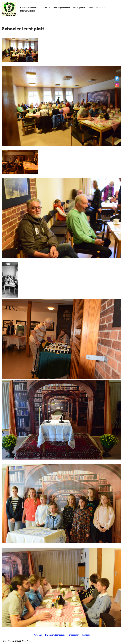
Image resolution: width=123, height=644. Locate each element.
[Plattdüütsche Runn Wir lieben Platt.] (9, 9)
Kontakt (86, 635)
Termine (46, 8)
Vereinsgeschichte (61, 8)
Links (90, 8)
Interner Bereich (27, 11)
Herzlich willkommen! (29, 8)
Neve (4, 641)
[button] (104, 7)
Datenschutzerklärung (55, 635)
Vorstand (38, 635)
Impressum (74, 635)
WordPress (26, 641)
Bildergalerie (79, 8)
